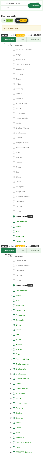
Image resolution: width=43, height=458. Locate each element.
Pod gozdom (20, 191)
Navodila (35, 6)
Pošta (18, 432)
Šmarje (18, 167)
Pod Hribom (20, 113)
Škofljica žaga (21, 133)
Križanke (19, 84)
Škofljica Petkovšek (23, 128)
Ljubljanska (20, 201)
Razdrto (19, 162)
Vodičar (18, 226)
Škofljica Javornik (22, 142)
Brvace (18, 182)
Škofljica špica (21, 369)
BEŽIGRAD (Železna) (24, 49)
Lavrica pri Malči (22, 118)
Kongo (18, 211)
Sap (17, 172)
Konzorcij (19, 74)
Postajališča (9, 39)
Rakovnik (19, 98)
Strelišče (19, 94)
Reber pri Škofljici (22, 147)
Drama (18, 79)
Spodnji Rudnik (21, 103)
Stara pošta (20, 186)
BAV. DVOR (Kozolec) (24, 64)
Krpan (18, 231)
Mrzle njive (20, 236)
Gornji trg (19, 89)
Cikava (18, 177)
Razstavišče (20, 59)
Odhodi (22, 39)
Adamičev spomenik (23, 196)
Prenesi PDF (35, 39)
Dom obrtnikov (21, 222)
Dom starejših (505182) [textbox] (12, 3)
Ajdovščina (20, 69)
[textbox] (22, 7)
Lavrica (18, 123)
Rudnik (18, 108)
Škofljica (19, 138)
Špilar (18, 152)
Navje (18, 447)
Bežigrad (19, 54)
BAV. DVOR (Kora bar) (24, 442)
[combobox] (21, 3)
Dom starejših (24, 216)
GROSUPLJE (21, 241)
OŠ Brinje (19, 206)
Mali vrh (19, 157)
